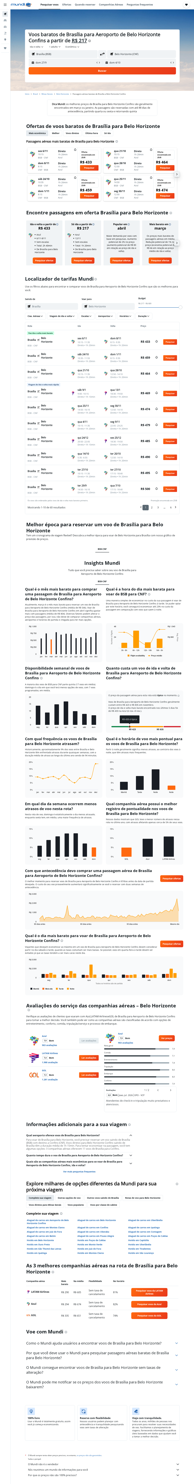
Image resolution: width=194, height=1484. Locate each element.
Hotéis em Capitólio (138, 1240)
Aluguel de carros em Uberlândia (145, 1220)
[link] (44, 261)
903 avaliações (49, 1045)
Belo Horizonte (62, 94)
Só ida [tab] (107, 133)
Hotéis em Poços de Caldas (91, 1240)
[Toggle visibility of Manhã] (34, 988)
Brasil (35, 94)
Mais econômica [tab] (37, 133)
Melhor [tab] (55, 133)
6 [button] (171, 507)
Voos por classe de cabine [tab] (103, 1204)
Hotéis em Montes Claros (90, 1253)
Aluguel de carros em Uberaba (93, 1231)
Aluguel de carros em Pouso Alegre (95, 1236)
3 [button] (158, 507)
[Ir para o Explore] (5, 39)
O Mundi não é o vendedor (43, 1464)
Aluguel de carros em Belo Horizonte (96, 1220)
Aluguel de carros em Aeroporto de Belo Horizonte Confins (48, 1222)
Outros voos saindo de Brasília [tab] (103, 1197)
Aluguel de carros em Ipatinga (144, 1227)
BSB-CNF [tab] (102, 549)
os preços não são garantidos (89, 1455)
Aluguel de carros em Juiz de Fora (44, 1231)
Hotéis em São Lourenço (141, 1253)
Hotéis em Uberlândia (139, 1244)
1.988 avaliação (50, 1062)
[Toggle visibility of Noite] (70, 988)
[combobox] (37, 46)
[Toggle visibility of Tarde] (60, 988)
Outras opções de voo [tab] (69, 1197)
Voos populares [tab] (76, 1204)
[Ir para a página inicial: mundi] (21, 5)
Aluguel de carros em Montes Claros (46, 1227)
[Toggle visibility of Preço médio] (155, 655)
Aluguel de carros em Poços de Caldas (148, 1236)
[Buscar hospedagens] (5, 20)
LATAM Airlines (50, 1053)
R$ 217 (79, 40)
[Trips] (5, 48)
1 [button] (145, 507)
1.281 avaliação (50, 1079)
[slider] (180, 307)
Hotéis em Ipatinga (37, 1253)
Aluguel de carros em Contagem (145, 1231)
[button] (5, 4)
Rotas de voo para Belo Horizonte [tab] (142, 1197)
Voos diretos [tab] (72, 133)
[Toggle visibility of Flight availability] (136, 655)
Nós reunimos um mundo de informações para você (58, 1469)
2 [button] (151, 507)
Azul (44, 1036)
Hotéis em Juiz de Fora (89, 1248)
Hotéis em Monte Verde (89, 1244)
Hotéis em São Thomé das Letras (44, 1248)
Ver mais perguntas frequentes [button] (79, 1171)
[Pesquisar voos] (5, 14)
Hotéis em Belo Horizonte (40, 1240)
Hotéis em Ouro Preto (38, 1244)
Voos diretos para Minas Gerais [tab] (45, 1204)
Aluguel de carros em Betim (41, 1236)
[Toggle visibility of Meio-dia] (47, 988)
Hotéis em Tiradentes (139, 1248)
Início (27, 94)
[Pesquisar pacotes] (5, 33)
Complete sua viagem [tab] (40, 1197)
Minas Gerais (47, 94)
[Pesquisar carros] (5, 27)
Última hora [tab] (91, 133)
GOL (44, 1070)
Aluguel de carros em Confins (92, 1227)
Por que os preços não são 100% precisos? (52, 1475)
